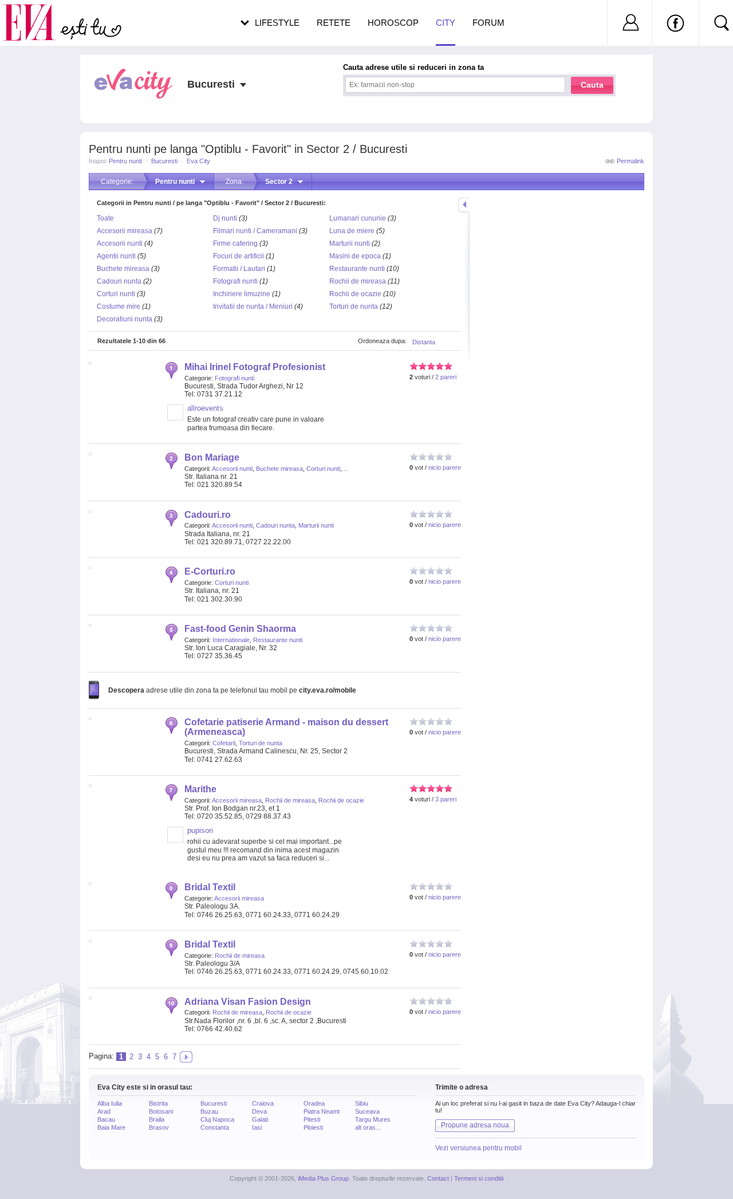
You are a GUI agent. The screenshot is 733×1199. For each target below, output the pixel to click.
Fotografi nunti (235, 281)
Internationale (231, 639)
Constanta (214, 1127)
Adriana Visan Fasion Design (247, 1002)
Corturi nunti (116, 294)
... (346, 468)
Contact (438, 1178)
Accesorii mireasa (124, 231)
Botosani (161, 1111)
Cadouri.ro (207, 515)
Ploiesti (313, 1127)
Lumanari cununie (357, 218)
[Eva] (36, 13)
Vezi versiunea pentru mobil (478, 1148)
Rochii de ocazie (355, 294)
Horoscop (393, 22)
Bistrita (158, 1103)
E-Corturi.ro (209, 571)
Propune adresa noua (475, 1125)
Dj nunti (225, 218)
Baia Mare (111, 1127)
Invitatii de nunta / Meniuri (253, 306)
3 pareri (445, 799)
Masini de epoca (355, 256)
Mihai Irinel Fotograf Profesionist (254, 367)
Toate (105, 218)
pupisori (200, 830)
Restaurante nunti (357, 269)
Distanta (423, 342)
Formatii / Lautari (239, 269)
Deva (259, 1111)
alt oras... (368, 1127)
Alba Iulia (109, 1103)
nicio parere (444, 467)
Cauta (592, 84)
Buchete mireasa (123, 269)
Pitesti (312, 1119)
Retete (333, 22)
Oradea (314, 1103)
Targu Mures (373, 1119)
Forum (488, 22)
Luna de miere (352, 231)
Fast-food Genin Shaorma (240, 629)
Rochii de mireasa (357, 281)
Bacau (106, 1119)
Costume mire (118, 306)
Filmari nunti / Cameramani (255, 231)
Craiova (263, 1103)
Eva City (198, 161)
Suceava (367, 1111)
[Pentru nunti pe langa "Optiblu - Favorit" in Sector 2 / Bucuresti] (186, 1057)
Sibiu (361, 1103)
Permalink (630, 161)
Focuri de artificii (238, 256)
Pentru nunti (125, 161)
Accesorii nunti (120, 243)
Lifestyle (277, 22)
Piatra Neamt (322, 1111)
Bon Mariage (211, 457)
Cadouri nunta (119, 281)
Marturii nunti (349, 243)
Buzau (209, 1111)
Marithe (200, 789)
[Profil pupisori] (175, 840)
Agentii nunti (116, 256)
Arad (104, 1111)
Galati (260, 1119)
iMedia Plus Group (323, 1178)
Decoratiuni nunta (124, 319)
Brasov (159, 1127)
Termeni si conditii (478, 1178)
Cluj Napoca (217, 1119)
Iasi (257, 1127)
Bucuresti (164, 161)
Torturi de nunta (353, 306)
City (445, 22)
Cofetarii (223, 743)
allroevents (205, 408)
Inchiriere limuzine (241, 294)
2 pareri (445, 377)
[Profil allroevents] (175, 418)
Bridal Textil (209, 887)
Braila (156, 1119)
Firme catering (235, 243)
